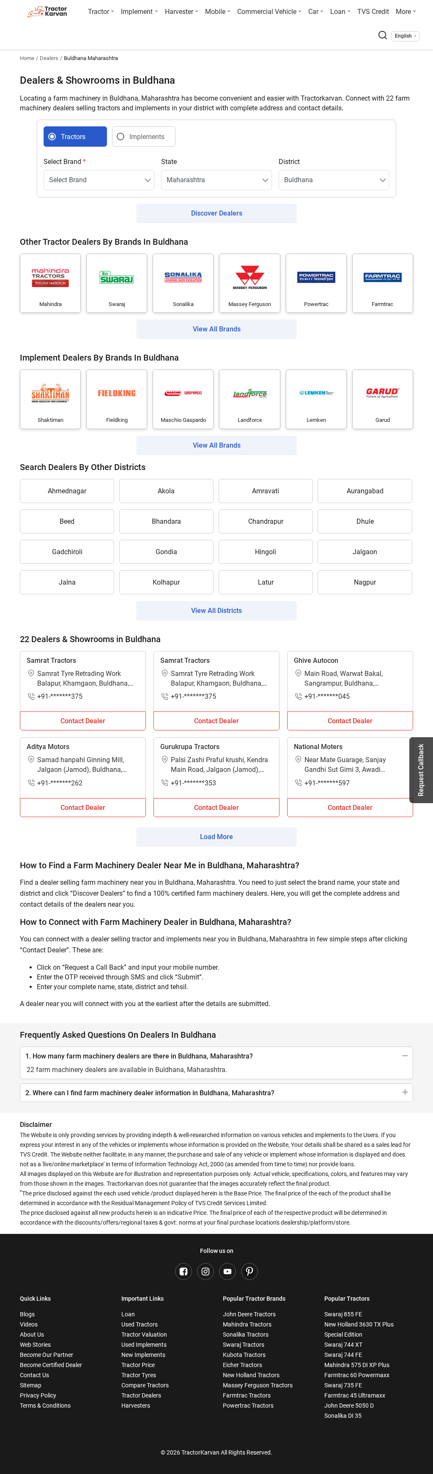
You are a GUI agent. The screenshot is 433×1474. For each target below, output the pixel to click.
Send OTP (293, 688)
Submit (216, 816)
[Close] (328, 609)
